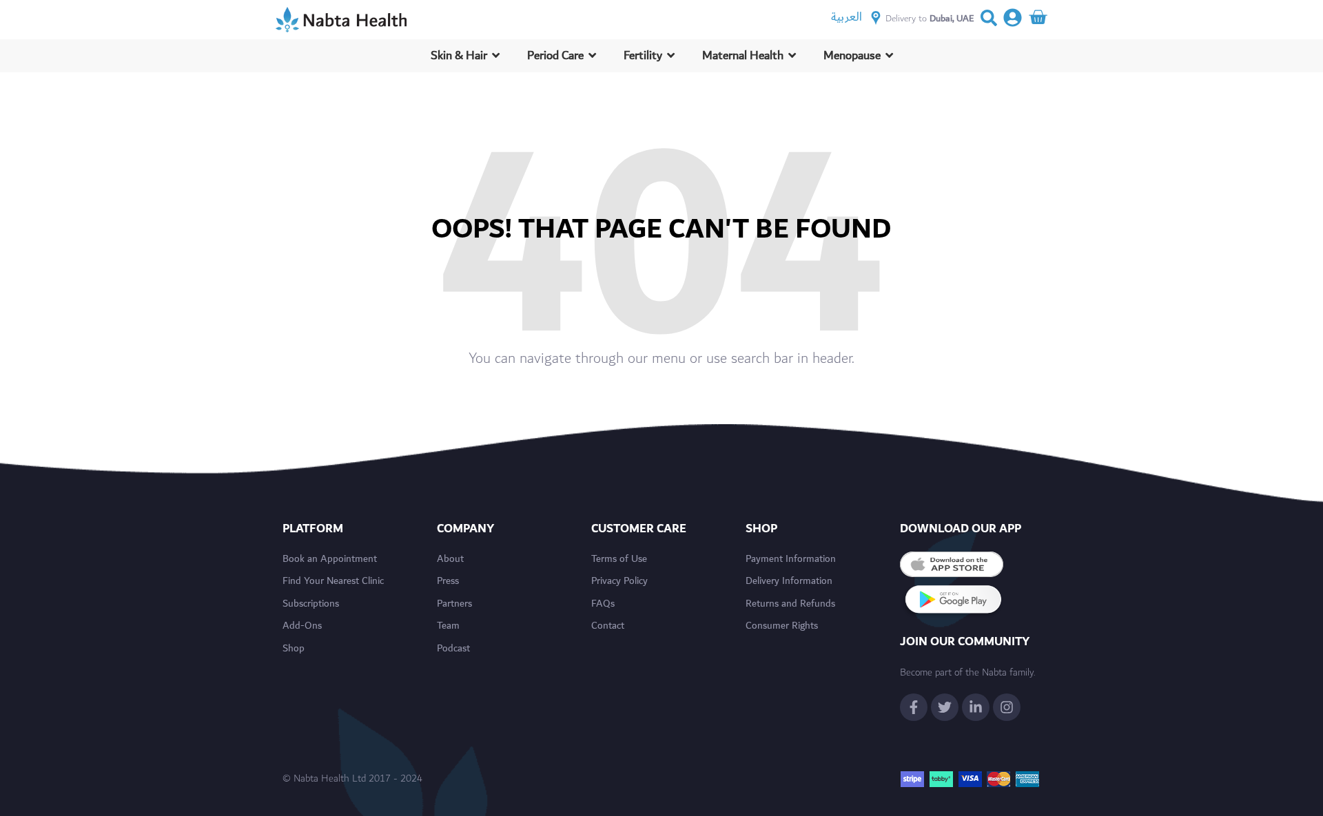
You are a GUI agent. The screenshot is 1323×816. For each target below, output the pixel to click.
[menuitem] (846, 16)
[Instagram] (1007, 707)
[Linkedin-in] (975, 707)
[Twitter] (944, 707)
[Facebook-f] (913, 707)
